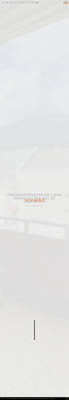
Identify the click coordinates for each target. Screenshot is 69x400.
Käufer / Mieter (22, 2)
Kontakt (27, 2)
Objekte (7, 2)
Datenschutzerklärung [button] (52, 398)
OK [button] (66, 398)
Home (3, 2)
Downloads (32, 2)
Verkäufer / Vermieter (14, 2)
